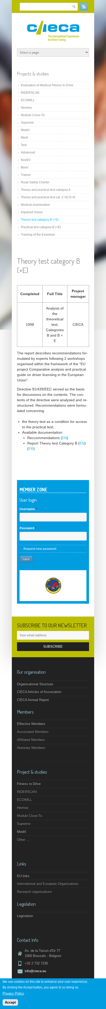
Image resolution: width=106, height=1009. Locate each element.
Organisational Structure (35, 684)
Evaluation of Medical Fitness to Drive (47, 85)
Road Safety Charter (35, 182)
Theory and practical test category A (45, 190)
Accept (10, 1002)
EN (64, 438)
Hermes (26, 107)
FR (31, 449)
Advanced (28, 152)
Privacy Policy (13, 993)
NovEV (26, 160)
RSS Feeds (84, 7)
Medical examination (35, 205)
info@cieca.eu (35, 971)
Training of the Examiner (38, 234)
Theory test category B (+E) (40, 219)
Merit (24, 137)
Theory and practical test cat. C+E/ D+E (48, 197)
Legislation (25, 916)
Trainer (26, 175)
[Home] (53, 40)
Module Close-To (33, 115)
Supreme (27, 122)
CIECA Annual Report (33, 700)
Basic (25, 167)
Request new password (39, 549)
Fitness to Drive (29, 784)
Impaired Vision (32, 212)
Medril (25, 130)
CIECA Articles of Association (39, 692)
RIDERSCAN (30, 93)
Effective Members (31, 724)
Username (28, 509)
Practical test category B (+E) (41, 227)
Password (28, 528)
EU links (23, 876)
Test (23, 145)
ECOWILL (28, 100)
